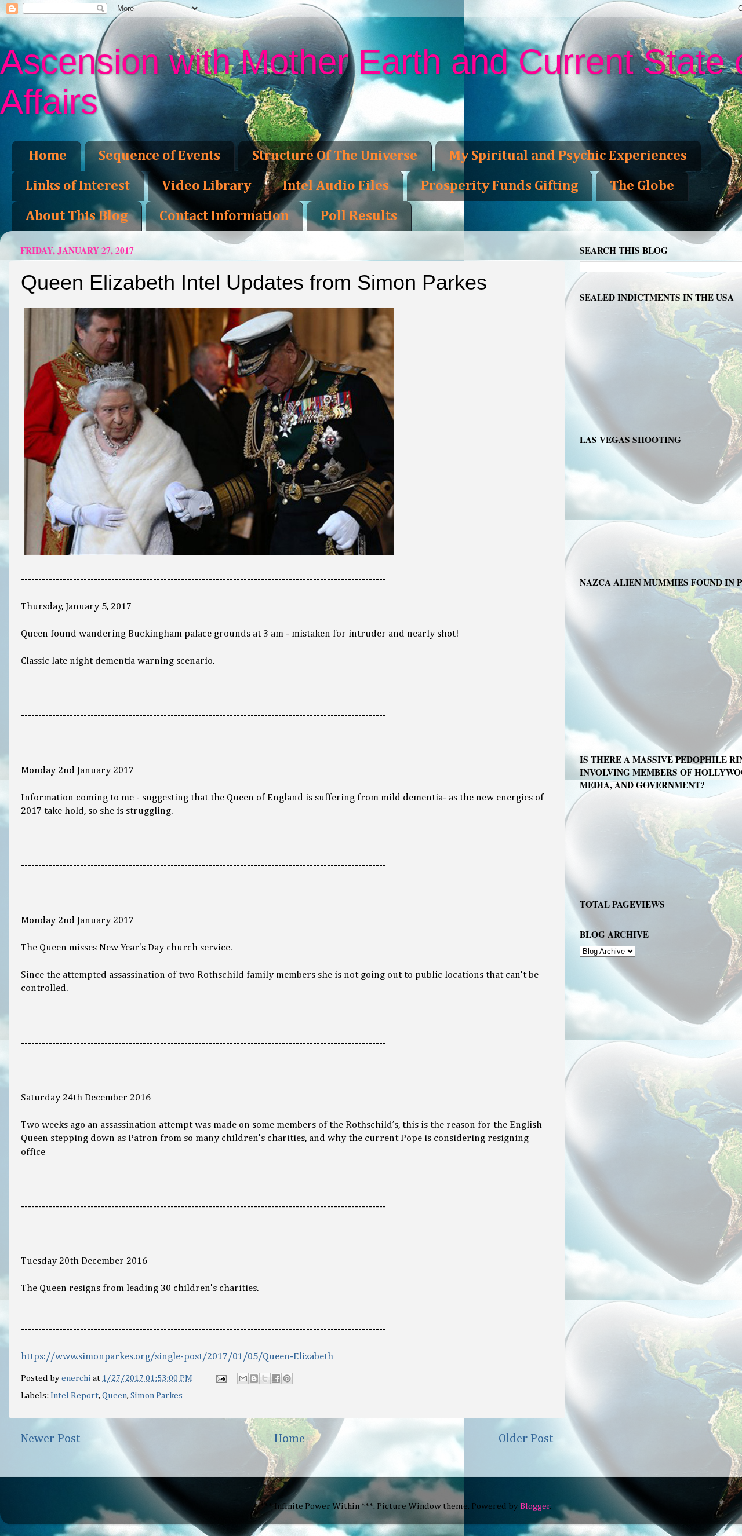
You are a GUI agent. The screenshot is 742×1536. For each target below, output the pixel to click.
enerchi (77, 1378)
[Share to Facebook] (276, 1378)
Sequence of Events (159, 156)
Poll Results (359, 216)
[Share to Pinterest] (287, 1378)
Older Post (526, 1438)
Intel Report (74, 1395)
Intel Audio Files (336, 186)
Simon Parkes (156, 1395)
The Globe (642, 186)
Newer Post (50, 1438)
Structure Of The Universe (334, 156)
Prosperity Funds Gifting (499, 186)
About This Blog (77, 216)
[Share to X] (265, 1378)
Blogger (535, 1506)
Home (48, 156)
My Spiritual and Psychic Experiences (568, 156)
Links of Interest (78, 186)
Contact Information (224, 216)
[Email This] (243, 1378)
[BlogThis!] (254, 1378)
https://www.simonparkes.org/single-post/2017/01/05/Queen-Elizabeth (177, 1357)
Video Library (206, 186)
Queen (114, 1395)
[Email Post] (220, 1378)
